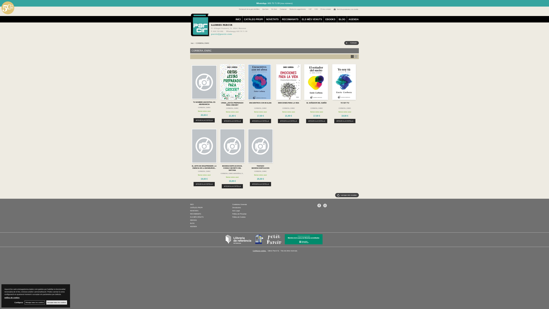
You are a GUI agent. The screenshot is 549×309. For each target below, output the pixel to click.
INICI (238, 19)
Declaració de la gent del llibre (249, 9)
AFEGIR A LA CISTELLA (204, 120)
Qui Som (265, 9)
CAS (316, 9)
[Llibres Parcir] (260, 35)
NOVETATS (272, 19)
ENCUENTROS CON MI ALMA (260, 103)
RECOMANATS (290, 19)
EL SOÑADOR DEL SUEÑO (317, 103)
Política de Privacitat (239, 214)
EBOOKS (330, 19)
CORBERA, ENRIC (204, 107)
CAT (310, 9)
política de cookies (12, 298)
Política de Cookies (239, 217)
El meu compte (326, 9)
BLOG (342, 19)
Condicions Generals (239, 204)
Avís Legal (236, 211)
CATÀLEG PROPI (253, 19)
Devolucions (236, 207)
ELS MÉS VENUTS (312, 19)
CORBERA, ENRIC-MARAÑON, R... (232, 173)
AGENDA (354, 19)
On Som (274, 9)
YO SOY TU (345, 103)
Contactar (283, 9)
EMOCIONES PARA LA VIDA (288, 103)
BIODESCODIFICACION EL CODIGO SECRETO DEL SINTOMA (232, 168)
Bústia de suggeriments (298, 9)
